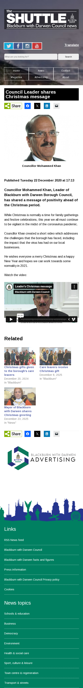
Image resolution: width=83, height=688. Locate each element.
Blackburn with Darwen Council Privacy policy (31, 579)
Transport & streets (16, 682)
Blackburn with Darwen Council (23, 549)
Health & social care (16, 653)
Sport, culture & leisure (18, 663)
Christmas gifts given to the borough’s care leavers (19, 371)
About (65, 77)
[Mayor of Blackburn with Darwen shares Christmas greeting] (20, 396)
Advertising (41, 77)
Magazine (16, 77)
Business (10, 623)
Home (16, 70)
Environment (11, 643)
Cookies (9, 589)
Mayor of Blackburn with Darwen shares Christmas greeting (18, 411)
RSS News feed (14, 540)
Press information (15, 569)
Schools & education (17, 613)
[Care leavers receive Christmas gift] (55, 356)
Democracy (11, 633)
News (41, 70)
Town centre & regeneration (21, 673)
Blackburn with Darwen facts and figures (29, 559)
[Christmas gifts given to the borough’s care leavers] (20, 356)
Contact (65, 70)
